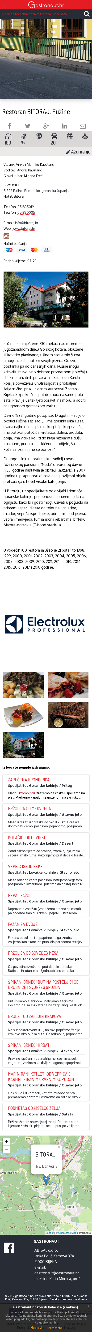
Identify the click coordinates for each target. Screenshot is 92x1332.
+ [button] (6, 1142)
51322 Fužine (13, 190)
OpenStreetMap (67, 1232)
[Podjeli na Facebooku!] (9, 126)
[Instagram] (6, 236)
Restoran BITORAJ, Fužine (36, 111)
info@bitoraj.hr (26, 223)
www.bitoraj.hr (24, 228)
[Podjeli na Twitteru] (27, 126)
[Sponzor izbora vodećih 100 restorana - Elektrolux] (44, 631)
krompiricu (27, 793)
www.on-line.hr (77, 1299)
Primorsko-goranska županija (46, 190)
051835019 (25, 206)
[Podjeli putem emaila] (83, 126)
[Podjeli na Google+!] (46, 126)
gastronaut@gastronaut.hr (56, 1273)
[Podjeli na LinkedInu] (64, 126)
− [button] (6, 1149)
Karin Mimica (60, 1278)
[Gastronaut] (46, 5)
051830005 (26, 212)
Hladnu (13, 793)
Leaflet (50, 1232)
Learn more (54, 1328)
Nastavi (36, 1328)
